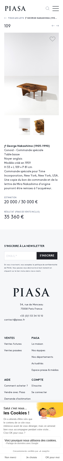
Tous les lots (16, 17)
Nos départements (42, 356)
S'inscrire (36, 385)
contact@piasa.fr (14, 319)
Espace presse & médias (44, 370)
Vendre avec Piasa (14, 392)
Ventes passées (13, 350)
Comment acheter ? (16, 385)
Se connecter (39, 392)
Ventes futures (13, 343)
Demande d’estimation (17, 398)
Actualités (37, 363)
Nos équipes (38, 350)
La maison (37, 343)
